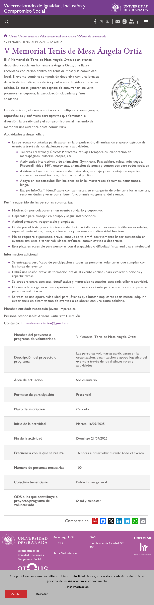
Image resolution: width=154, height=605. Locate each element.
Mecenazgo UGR (64, 537)
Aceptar (16, 593)
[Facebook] (103, 520)
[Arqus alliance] (33, 569)
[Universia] (143, 538)
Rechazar (42, 594)
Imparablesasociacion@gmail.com (45, 323)
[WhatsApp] (135, 520)
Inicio (6, 36)
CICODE (58, 543)
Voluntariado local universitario (58, 36)
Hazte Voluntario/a (65, 553)
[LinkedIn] (119, 520)
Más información (78, 587)
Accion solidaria (28, 36)
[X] (111, 520)
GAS (92, 537)
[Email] (143, 520)
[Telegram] (127, 520)
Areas (13, 36)
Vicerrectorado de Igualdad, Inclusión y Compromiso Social (44, 8)
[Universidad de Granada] (129, 8)
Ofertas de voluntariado (92, 36)
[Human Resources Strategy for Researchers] (143, 549)
